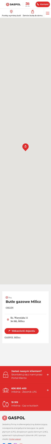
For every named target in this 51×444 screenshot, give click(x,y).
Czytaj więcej (15, 439)
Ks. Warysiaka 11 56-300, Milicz (19, 319)
